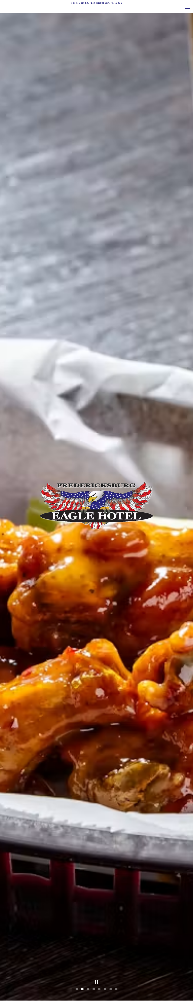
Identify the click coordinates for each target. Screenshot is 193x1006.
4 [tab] (94, 989)
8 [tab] (116, 989)
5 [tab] (99, 989)
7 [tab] (111, 989)
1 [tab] (77, 989)
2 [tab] (82, 989)
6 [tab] (105, 989)
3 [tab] (88, 989)
